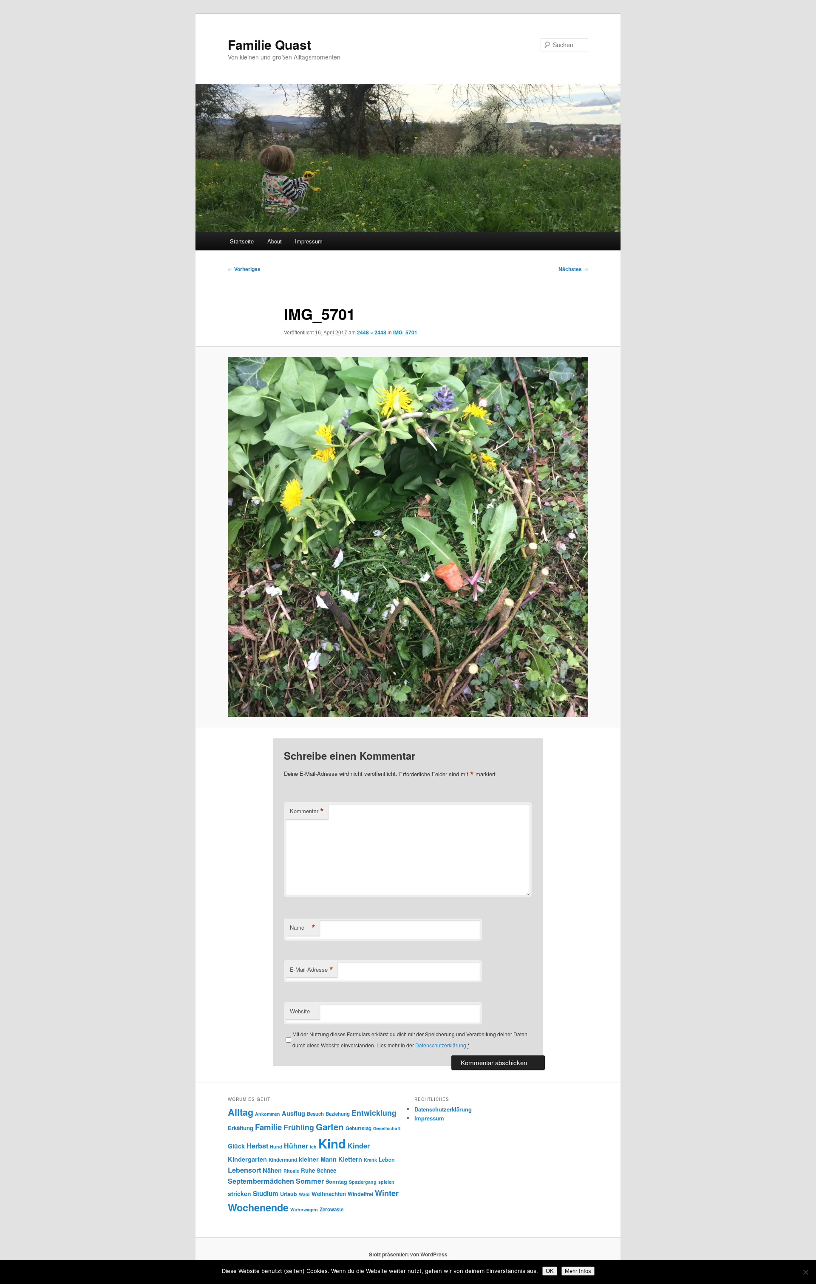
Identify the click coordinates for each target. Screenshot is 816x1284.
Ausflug (293, 1113)
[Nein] (805, 1272)
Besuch (315, 1113)
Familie (268, 1127)
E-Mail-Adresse (311, 969)
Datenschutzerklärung (440, 1045)
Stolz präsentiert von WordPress (408, 1254)
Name (302, 927)
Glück (236, 1146)
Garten (330, 1126)
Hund (276, 1146)
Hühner (296, 1146)
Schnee (326, 1170)
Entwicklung (374, 1112)
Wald (304, 1194)
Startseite (242, 241)
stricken (239, 1193)
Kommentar (307, 811)
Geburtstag (358, 1128)
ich (313, 1146)
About (274, 241)
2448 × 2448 (371, 332)
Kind (332, 1143)
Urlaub (288, 1194)
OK (550, 1271)
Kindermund (283, 1159)
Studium (265, 1193)
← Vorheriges (244, 269)
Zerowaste (331, 1209)
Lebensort (244, 1170)
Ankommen (267, 1114)
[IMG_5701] (408, 537)
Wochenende (258, 1207)
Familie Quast (269, 44)
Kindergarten (247, 1159)
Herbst (257, 1146)
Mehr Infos (578, 1271)
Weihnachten (329, 1194)
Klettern (350, 1159)
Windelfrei (360, 1194)
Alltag (240, 1112)
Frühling (298, 1127)
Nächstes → (573, 269)
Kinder (359, 1146)
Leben (387, 1159)
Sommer (310, 1181)
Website (300, 1011)
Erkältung (240, 1128)
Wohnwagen (304, 1209)
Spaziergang (363, 1182)
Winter (387, 1193)
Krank (370, 1160)
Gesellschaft (387, 1128)
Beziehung (338, 1113)
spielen (386, 1182)
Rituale (291, 1171)
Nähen (272, 1170)
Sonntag (336, 1181)
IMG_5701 (405, 332)
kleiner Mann (318, 1159)
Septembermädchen (261, 1181)
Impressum (309, 241)
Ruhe (308, 1170)
